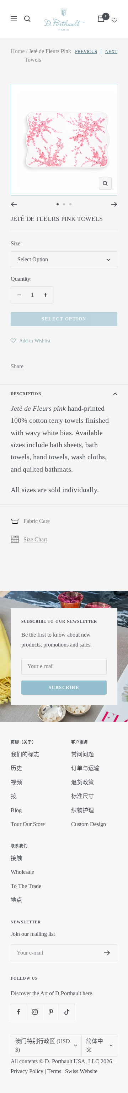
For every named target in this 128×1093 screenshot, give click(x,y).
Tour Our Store (28, 824)
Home (18, 51)
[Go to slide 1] (58, 204)
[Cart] (101, 19)
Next (111, 51)
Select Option (64, 318)
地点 (16, 900)
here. (88, 993)
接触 (16, 858)
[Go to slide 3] (70, 204)
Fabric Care (36, 521)
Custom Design (88, 824)
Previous (86, 51)
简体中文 (94, 1045)
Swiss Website (81, 1071)
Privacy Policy (27, 1071)
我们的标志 (25, 754)
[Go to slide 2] (64, 204)
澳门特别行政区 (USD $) (42, 1045)
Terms (54, 1071)
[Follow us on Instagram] (35, 1012)
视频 (16, 782)
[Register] (107, 952)
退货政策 (82, 782)
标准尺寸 (82, 796)
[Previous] (14, 204)
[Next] (114, 204)
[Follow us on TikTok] (67, 1012)
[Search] (27, 19)
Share (17, 366)
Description (26, 394)
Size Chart (35, 539)
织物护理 (82, 810)
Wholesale (22, 872)
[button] (30, 340)
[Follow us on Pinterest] (51, 1012)
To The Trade (26, 886)
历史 (16, 768)
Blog (16, 810)
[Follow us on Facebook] (19, 1012)
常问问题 (82, 754)
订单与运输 (85, 768)
